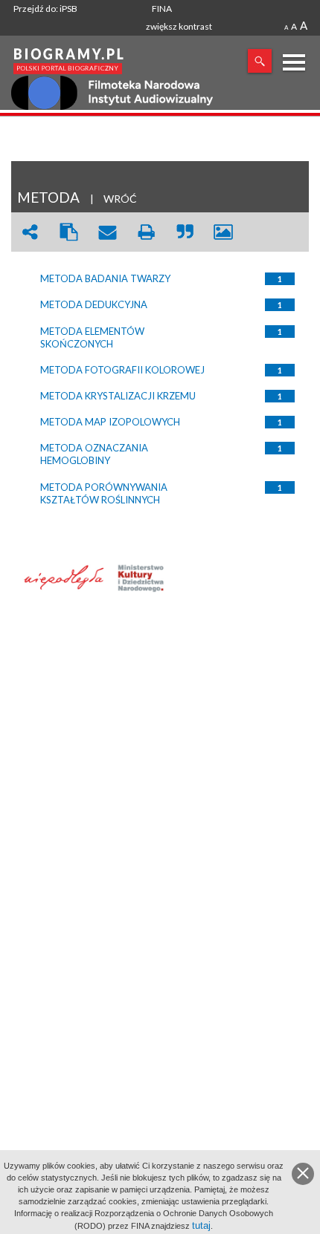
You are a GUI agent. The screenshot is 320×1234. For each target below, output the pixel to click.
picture (223, 232)
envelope (107, 232)
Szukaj (260, 61)
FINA (162, 8)
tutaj (201, 1225)
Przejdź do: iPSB (45, 8)
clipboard (68, 232)
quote (184, 232)
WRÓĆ (120, 198)
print (146, 232)
